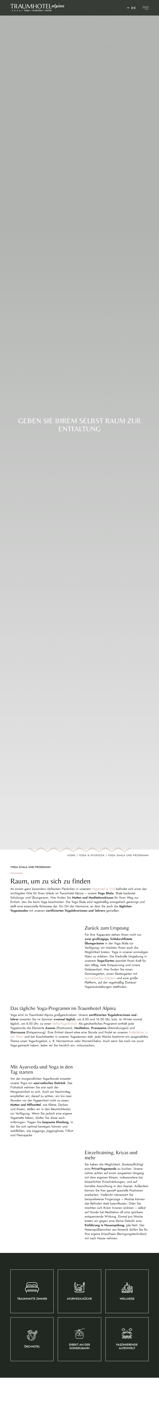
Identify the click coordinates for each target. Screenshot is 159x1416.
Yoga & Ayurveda (92, 855)
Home (71, 855)
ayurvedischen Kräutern (100, 978)
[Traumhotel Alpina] (37, 8)
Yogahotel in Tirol (103, 889)
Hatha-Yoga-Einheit (64, 1023)
